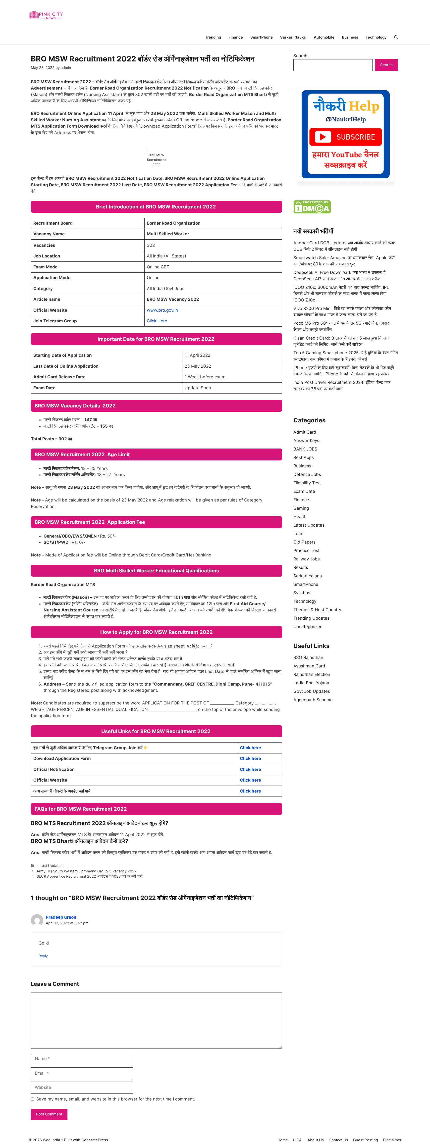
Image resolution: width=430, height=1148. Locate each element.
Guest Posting (365, 1140)
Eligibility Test (307, 482)
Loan (298, 533)
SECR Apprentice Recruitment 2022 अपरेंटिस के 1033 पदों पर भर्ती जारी (89, 876)
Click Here (157, 320)
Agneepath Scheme (313, 699)
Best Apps (303, 457)
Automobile (324, 37)
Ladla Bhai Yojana (311, 682)
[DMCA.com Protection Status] (312, 211)
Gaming (301, 508)
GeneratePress (94, 1140)
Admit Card (304, 432)
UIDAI (298, 1140)
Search (300, 55)
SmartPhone (261, 37)
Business (350, 37)
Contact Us (338, 1140)
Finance (235, 37)
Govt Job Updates (311, 691)
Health (300, 516)
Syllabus (301, 592)
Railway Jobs (306, 558)
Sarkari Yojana (307, 575)
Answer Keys (306, 440)
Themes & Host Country (317, 609)
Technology (376, 37)
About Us (316, 1140)
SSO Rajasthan (308, 657)
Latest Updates (49, 865)
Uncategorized (308, 626)
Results (300, 567)
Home (282, 1140)
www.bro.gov (160, 310)
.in (175, 310)
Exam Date (304, 491)
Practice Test (306, 550)
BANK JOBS (305, 449)
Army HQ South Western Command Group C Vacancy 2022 (87, 871)
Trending (213, 37)
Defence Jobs (307, 474)
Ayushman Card (309, 665)
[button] (396, 37)
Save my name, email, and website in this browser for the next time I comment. (115, 1099)
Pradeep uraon (61, 917)
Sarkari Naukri (293, 37)
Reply (43, 956)
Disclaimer (392, 1140)
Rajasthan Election (311, 674)
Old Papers (304, 542)
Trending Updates (311, 618)
